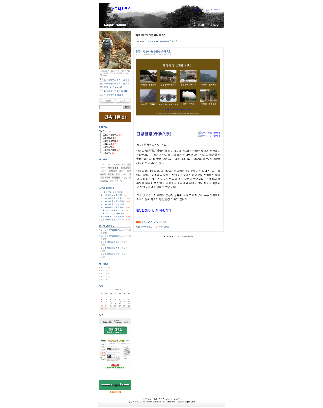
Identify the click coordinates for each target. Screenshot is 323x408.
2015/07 (103, 277)
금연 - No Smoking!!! (113, 87)
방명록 (217, 10)
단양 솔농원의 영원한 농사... (113, 207)
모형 (111, 181)
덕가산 (121, 171)
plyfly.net (191, 402)
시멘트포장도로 (118, 164)
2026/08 (115, 290)
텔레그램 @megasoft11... (111, 230)
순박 (102, 168)
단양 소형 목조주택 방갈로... (113, 216)
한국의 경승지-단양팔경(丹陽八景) (163, 41)
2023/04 (103, 274)
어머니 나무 (105, 164)
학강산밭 (118, 181)
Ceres (107, 177)
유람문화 (162, 222)
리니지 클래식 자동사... (110, 242)
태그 (207, 10)
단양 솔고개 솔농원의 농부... (113, 201)
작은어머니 (113, 167)
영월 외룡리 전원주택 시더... (113, 219)
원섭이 (103, 171)
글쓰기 (123, 101)
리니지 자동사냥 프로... (110, 248)
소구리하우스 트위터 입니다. (117, 80)
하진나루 (113, 171)
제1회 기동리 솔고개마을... (112, 192)
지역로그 (195, 10)
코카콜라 (116, 177)
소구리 (132, 402)
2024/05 (103, 270)
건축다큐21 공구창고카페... (112, 210)
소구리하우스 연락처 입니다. (117, 83)
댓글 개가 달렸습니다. (164, 227)
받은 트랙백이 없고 (144, 227)
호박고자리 (126, 167)
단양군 (145, 222)
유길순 (110, 174)
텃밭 (118, 174)
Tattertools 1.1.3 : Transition (164, 402)
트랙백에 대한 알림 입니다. (116, 94)
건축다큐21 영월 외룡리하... (112, 213)
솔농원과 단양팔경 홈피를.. (116, 91)
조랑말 (124, 177)
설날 (129, 164)
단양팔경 (153, 222)
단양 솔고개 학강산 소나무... (113, 204)
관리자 (108, 101)
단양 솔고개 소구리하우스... (112, 198)
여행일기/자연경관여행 (145, 54)
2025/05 (103, 267)
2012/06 (103, 280)
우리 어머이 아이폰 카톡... (112, 195)
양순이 (124, 174)
